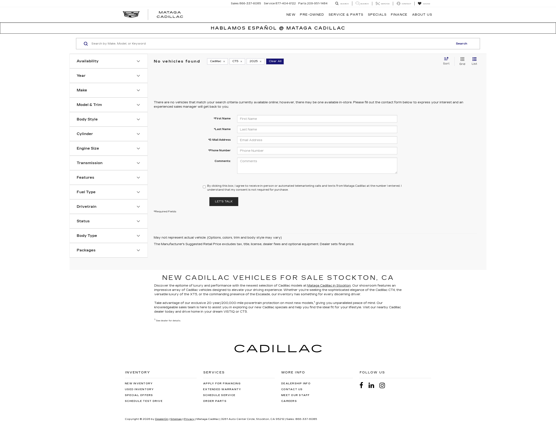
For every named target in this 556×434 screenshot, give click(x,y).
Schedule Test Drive (144, 401)
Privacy (189, 419)
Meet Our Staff (295, 395)
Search (461, 43)
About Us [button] (422, 15)
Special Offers (139, 395)
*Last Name (222, 129)
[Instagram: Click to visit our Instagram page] (384, 385)
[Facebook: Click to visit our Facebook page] (363, 385)
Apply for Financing (222, 383)
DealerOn (161, 419)
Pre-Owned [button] (312, 15)
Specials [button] (377, 15)
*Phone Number (219, 150)
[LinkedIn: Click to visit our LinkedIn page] (374, 385)
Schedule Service (219, 395)
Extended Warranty (222, 389)
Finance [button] (399, 15)
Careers (289, 401)
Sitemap (176, 419)
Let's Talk (224, 201)
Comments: (223, 161)
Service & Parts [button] (346, 15)
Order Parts (215, 401)
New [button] (291, 15)
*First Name (222, 118)
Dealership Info (296, 383)
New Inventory (139, 383)
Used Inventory (139, 389)
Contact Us (292, 389)
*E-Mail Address (219, 139)
